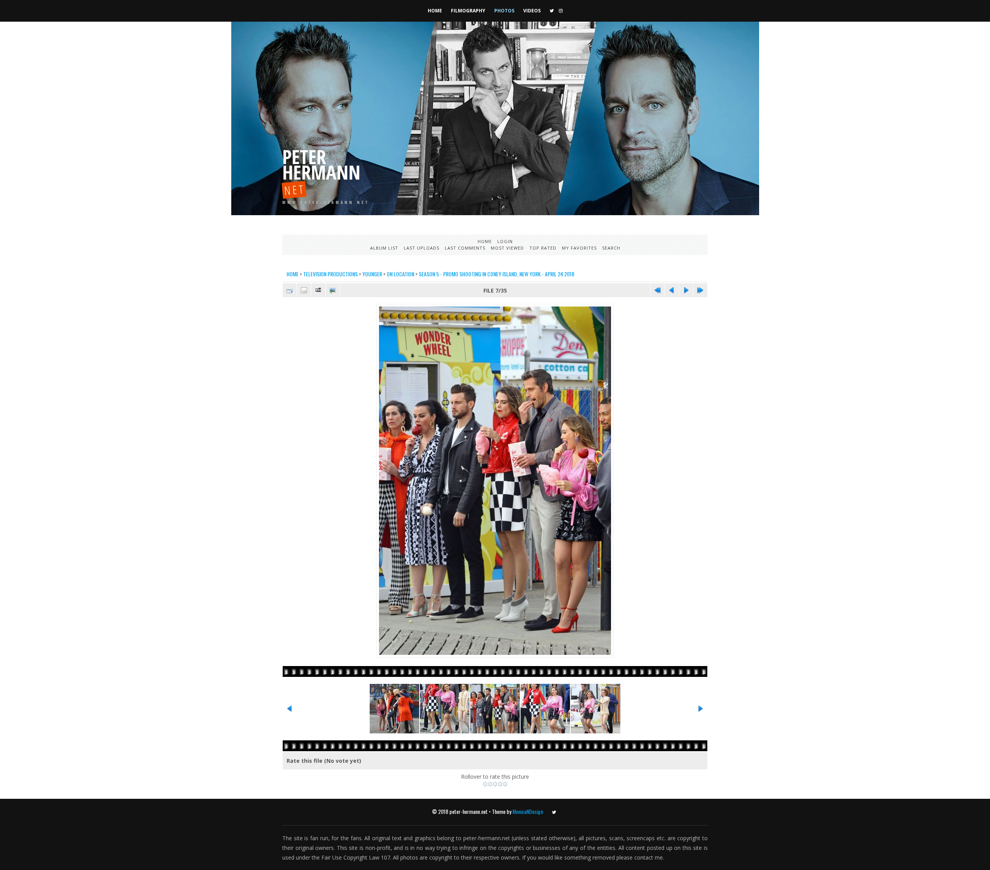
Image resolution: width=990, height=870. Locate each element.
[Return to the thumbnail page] (290, 290)
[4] (500, 784)
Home (435, 10)
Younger (372, 274)
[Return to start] (657, 290)
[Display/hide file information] (304, 290)
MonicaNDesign (527, 811)
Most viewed (507, 248)
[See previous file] (672, 290)
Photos (504, 10)
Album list (384, 248)
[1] (485, 784)
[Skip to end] (700, 290)
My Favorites (579, 248)
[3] (495, 784)
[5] (505, 784)
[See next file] (686, 290)
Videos (532, 10)
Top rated (542, 248)
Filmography (468, 10)
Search (611, 248)
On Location (400, 274)
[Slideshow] (318, 290)
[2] (490, 784)
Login (505, 241)
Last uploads (421, 248)
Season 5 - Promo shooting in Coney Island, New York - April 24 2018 (496, 274)
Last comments (465, 248)
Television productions (330, 274)
